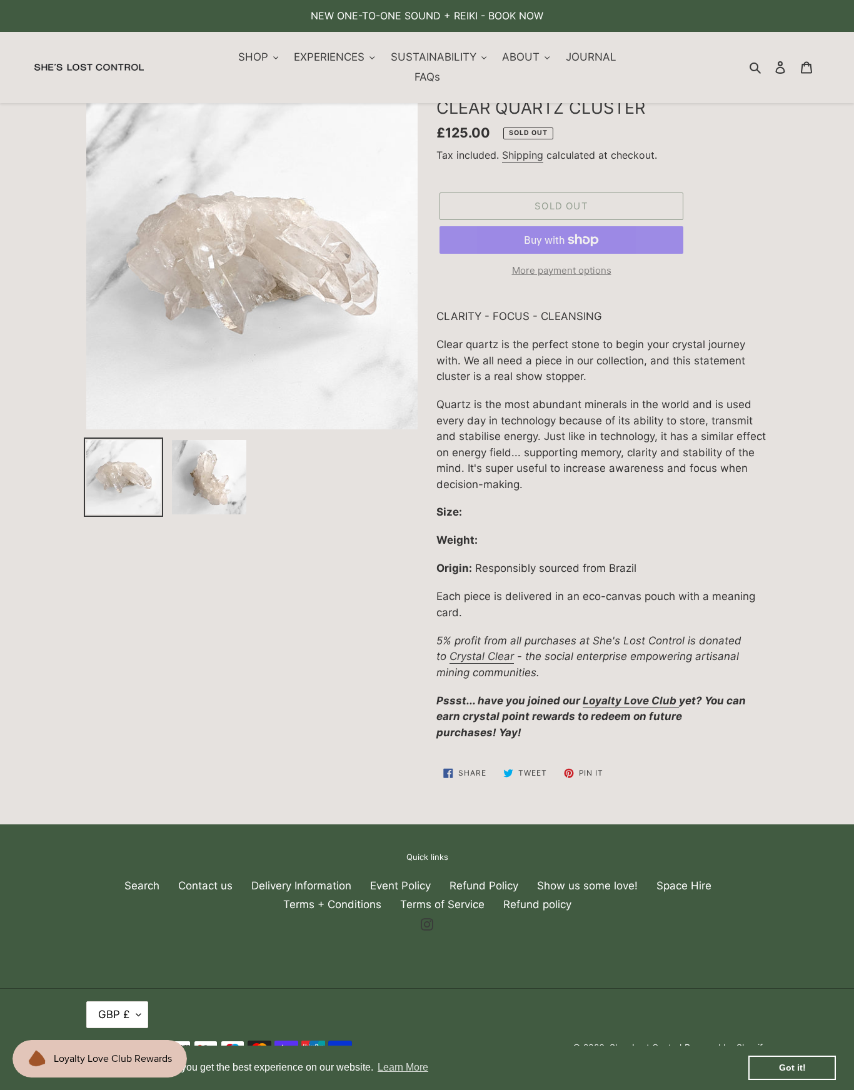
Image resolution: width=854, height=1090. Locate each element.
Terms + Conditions (332, 904)
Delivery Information (301, 885)
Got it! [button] (792, 1067)
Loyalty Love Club (629, 700)
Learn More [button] (403, 1067)
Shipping (522, 155)
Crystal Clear (482, 656)
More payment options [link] (561, 270)
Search (141, 885)
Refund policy (537, 904)
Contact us (205, 885)
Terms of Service (442, 904)
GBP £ (114, 1014)
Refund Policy (484, 885)
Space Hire (683, 885)
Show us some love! (587, 885)
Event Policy (400, 885)
